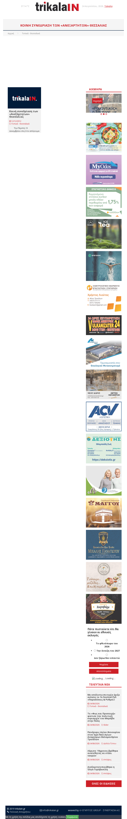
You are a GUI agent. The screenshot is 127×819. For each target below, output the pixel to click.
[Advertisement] (63, 61)
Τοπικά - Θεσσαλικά (20, 123)
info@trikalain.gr (51, 810)
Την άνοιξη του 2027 (108, 650)
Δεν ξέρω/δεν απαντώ (107, 658)
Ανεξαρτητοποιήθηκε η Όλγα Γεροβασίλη (101, 768)
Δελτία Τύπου (110, 743)
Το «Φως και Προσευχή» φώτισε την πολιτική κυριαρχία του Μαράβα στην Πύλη (101, 717)
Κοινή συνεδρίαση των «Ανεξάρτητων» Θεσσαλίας (23, 114)
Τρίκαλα (108, 6)
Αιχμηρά (97, 100)
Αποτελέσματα (103, 671)
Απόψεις (107, 759)
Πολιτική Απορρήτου (20, 811)
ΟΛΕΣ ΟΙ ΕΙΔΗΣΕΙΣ (104, 783)
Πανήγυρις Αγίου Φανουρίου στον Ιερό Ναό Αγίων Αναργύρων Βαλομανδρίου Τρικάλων (104, 736)
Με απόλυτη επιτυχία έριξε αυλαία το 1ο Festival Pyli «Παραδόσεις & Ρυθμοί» (104, 697)
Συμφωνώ (72, 816)
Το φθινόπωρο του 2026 (107, 645)
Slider (106, 725)
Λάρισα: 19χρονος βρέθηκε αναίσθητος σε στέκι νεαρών (103, 753)
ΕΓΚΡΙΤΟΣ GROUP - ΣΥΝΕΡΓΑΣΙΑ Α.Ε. (101, 810)
